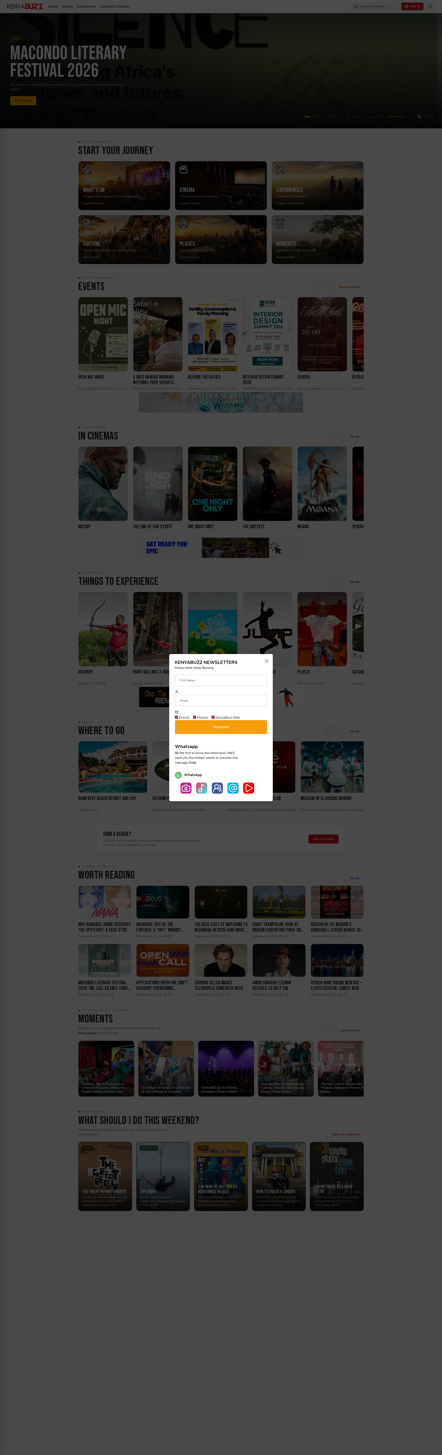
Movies (202, 717)
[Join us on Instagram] (186, 788)
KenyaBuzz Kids (227, 717)
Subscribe (221, 727)
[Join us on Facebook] (217, 788)
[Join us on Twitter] (232, 788)
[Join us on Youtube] (248, 788)
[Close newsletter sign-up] (265, 661)
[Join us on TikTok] (201, 788)
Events (183, 717)
